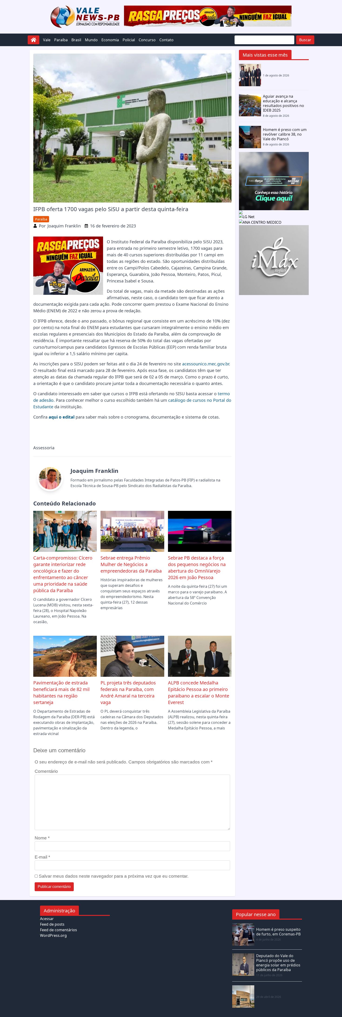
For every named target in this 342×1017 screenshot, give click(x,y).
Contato (166, 39)
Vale (46, 39)
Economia (110, 39)
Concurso (147, 39)
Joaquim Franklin (64, 226)
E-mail (42, 857)
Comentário (46, 771)
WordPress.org (53, 935)
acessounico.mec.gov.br (205, 364)
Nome (42, 837)
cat (171, 400)
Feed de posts (52, 924)
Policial (129, 39)
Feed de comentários (58, 929)
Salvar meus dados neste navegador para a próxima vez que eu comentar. (113, 876)
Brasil (76, 39)
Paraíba (61, 39)
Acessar (47, 918)
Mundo (91, 39)
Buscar (305, 39)
